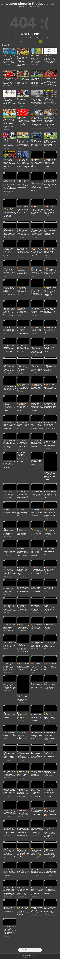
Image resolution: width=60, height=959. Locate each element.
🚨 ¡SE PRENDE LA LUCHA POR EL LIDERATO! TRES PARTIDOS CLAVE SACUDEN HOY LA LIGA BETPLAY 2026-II (9, 101)
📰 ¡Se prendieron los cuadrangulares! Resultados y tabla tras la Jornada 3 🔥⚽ (9, 909)
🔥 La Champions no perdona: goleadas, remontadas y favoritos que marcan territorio (36, 754)
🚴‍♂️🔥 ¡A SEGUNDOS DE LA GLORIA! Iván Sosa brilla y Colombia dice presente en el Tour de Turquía (9, 348)
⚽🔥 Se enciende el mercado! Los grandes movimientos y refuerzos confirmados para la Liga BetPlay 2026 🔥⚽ (23, 852)
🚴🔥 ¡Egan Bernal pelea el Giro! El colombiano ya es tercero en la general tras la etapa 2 (22, 311)
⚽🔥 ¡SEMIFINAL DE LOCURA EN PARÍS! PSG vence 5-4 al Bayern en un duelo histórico (50, 348)
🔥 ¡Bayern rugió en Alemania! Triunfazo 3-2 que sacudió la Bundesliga (50, 626)
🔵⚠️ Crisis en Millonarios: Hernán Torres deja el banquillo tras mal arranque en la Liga (22, 735)
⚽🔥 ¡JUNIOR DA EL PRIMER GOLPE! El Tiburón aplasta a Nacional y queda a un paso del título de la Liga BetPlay (9, 232)
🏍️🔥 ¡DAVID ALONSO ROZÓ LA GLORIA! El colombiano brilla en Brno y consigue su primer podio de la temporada (50, 163)
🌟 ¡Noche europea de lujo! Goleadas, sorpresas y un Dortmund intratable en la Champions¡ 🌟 (37, 910)
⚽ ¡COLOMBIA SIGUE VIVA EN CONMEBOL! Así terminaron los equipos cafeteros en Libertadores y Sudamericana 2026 (50, 232)
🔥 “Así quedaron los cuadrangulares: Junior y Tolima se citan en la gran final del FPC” (50, 872)
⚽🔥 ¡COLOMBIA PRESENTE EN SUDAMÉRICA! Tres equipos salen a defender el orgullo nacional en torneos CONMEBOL (22, 457)
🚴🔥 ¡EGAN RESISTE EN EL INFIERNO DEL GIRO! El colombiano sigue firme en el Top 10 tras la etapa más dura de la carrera (36, 232)
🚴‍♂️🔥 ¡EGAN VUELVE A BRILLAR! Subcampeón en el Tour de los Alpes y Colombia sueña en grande (23, 387)
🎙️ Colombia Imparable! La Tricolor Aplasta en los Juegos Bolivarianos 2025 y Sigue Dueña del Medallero (37, 891)
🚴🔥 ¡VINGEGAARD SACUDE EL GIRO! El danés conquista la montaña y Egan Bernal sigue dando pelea (49, 252)
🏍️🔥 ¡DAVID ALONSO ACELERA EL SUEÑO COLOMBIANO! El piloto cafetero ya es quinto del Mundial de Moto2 (37, 292)
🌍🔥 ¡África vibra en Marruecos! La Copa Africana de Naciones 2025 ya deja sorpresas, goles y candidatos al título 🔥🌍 (9, 853)
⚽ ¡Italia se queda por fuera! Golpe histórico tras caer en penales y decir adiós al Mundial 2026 (50, 494)
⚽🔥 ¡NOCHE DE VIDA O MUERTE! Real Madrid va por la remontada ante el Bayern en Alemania (50, 425)
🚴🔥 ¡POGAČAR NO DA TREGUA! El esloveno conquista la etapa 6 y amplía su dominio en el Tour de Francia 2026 (50, 101)
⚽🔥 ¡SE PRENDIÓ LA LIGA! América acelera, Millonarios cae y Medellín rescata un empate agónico (9, 494)
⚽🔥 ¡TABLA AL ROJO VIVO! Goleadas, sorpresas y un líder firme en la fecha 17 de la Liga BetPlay (50, 387)
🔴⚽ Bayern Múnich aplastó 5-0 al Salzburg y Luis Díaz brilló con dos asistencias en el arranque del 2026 (37, 831)
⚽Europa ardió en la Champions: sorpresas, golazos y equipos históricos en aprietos (9, 773)
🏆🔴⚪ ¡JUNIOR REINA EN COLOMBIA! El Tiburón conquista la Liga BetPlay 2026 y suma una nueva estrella (37, 210)
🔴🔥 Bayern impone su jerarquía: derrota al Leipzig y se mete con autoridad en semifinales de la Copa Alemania (37, 667)
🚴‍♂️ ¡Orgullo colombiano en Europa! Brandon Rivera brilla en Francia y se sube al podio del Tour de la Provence (23, 647)
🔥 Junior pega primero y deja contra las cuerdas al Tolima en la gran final (23, 872)
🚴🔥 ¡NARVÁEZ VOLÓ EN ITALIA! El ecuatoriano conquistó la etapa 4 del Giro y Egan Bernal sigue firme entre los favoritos (50, 291)
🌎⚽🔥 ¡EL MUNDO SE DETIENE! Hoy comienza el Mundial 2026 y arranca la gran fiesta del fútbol (23, 209)
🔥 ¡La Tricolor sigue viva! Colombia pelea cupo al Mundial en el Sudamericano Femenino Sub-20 (9, 627)
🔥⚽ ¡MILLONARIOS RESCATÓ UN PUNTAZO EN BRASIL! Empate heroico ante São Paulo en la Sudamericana (36, 271)
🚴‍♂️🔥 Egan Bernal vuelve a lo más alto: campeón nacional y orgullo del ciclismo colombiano (22, 697)
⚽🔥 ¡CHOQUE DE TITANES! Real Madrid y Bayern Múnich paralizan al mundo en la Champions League (36, 462)
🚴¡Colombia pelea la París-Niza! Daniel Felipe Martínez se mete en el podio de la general (50, 551)
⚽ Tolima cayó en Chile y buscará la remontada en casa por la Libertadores (36, 589)
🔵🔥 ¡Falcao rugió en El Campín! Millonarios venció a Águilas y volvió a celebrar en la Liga (50, 666)
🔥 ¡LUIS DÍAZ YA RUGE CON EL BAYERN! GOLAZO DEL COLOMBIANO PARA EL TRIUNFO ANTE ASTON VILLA (9, 82)
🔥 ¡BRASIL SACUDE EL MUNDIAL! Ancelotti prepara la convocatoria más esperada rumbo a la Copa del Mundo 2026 (9, 291)
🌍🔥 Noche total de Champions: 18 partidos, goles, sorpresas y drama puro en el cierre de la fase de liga (50, 736)
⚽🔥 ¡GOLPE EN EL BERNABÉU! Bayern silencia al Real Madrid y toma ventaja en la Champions (50, 443)
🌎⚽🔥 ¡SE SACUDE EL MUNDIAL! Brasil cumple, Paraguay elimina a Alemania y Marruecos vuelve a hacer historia (9, 163)
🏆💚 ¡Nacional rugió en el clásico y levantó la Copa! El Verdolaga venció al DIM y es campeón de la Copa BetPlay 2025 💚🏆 (36, 852)
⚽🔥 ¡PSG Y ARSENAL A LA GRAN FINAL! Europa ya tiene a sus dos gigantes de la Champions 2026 (50, 311)
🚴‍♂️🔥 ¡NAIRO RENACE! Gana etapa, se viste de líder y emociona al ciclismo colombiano (9, 389)
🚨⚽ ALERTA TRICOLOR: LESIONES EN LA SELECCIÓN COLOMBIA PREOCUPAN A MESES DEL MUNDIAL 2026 (36, 793)
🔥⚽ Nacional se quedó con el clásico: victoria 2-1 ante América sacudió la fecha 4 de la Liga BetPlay (49, 686)
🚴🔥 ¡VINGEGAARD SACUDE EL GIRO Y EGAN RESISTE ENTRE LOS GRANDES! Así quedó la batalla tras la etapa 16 (9, 252)
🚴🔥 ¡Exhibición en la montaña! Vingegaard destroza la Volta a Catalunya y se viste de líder (23, 512)
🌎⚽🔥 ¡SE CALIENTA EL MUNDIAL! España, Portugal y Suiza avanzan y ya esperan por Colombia (37, 142)
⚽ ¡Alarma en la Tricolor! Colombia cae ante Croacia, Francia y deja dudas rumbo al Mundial (9, 512)
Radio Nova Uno (42, 957)
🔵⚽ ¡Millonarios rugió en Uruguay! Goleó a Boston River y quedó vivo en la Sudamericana (37, 311)
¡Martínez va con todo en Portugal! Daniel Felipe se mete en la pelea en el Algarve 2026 (50, 645)
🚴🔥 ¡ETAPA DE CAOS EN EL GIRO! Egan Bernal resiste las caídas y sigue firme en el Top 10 (23, 290)
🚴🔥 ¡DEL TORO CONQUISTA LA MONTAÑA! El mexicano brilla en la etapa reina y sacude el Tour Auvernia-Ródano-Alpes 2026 (9, 212)
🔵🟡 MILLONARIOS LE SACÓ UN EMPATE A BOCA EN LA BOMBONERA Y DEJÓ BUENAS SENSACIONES (23, 793)
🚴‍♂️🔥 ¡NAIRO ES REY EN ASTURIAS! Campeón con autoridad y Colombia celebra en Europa (36, 367)
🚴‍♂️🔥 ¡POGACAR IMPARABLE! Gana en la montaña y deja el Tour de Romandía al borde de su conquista (36, 349)
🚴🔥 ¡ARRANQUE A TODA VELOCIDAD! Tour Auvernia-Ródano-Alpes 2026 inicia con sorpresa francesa (49, 210)
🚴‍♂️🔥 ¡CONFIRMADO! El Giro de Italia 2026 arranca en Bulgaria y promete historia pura (37, 330)
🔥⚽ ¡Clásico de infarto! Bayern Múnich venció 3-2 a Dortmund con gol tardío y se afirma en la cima (23, 608)
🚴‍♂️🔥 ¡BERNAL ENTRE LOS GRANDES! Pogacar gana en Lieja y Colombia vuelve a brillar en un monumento (23, 368)
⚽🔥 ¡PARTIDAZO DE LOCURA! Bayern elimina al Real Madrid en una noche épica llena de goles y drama (37, 425)
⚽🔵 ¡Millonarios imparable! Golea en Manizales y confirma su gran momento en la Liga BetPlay (36, 512)
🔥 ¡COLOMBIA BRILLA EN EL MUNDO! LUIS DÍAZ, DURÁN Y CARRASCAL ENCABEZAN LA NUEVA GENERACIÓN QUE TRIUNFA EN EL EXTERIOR (23, 61)
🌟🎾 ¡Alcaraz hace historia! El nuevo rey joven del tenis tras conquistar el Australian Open (36, 717)
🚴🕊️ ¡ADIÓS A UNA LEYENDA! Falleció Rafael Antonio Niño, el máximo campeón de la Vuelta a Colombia (37, 100)
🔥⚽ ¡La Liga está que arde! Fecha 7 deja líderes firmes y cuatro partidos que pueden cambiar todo (23, 666)
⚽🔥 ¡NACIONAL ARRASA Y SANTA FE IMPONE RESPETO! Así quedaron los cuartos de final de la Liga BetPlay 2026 (50, 271)
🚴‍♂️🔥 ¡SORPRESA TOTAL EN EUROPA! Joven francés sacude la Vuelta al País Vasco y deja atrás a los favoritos (50, 475)
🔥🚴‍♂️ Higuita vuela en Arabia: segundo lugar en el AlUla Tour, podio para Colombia (9, 735)
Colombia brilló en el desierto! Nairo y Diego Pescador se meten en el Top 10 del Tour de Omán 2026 (9, 685)
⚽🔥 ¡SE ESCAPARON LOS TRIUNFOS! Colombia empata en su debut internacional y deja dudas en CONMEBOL (9, 444)
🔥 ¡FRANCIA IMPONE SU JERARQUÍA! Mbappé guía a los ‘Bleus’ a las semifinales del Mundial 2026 (23, 101)
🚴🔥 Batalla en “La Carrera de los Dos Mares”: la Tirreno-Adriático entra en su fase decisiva (49, 531)
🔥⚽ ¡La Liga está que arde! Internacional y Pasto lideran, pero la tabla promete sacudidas (9, 645)
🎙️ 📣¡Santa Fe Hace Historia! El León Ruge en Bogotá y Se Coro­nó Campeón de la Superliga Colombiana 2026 (23, 755)
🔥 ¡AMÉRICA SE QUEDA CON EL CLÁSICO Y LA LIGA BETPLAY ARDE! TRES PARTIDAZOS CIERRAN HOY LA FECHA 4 (50, 59)
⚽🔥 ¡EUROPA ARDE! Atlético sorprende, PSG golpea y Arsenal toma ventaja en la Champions (36, 443)
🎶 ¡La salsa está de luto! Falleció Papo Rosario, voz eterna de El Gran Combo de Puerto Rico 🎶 (9, 872)
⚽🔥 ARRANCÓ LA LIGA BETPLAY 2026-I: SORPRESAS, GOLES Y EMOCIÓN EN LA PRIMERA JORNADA (9, 792)
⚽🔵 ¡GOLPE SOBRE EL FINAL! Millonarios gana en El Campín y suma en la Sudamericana (23, 425)
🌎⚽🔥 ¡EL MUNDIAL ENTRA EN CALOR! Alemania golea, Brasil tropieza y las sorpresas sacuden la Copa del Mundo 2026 (23, 184)
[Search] (40, 41)
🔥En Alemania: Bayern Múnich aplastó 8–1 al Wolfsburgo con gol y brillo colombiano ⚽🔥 (37, 811)
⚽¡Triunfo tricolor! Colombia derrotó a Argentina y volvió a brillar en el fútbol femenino (8, 589)
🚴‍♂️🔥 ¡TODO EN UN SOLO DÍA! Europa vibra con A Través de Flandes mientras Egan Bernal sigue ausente (23, 494)
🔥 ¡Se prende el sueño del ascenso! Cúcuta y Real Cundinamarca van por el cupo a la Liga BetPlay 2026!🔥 (50, 910)
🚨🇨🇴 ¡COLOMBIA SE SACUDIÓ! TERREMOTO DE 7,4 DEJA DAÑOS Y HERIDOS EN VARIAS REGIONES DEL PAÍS (36, 59)
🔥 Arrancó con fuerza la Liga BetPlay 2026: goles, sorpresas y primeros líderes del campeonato (37, 774)
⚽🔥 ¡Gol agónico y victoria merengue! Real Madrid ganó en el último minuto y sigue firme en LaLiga (37, 570)
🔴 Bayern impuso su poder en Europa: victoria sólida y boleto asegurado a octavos (50, 754)
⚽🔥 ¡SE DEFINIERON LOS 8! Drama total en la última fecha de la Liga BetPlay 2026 (50, 330)
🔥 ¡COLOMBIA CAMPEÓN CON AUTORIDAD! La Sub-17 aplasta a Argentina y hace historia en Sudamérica (37, 407)
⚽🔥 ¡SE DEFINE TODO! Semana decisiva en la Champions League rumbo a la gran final (22, 330)
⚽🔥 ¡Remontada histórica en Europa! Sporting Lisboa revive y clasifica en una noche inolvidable (23, 531)
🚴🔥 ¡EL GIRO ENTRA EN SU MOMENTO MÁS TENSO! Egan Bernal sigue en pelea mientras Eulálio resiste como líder (9, 271)
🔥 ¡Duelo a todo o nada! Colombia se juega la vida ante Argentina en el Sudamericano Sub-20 (36, 607)
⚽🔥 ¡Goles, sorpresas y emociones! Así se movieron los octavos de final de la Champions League (23, 552)
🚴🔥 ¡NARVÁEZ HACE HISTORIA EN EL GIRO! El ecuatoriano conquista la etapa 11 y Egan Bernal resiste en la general (23, 271)
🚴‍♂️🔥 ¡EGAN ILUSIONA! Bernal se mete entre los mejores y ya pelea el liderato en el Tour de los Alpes (9, 407)
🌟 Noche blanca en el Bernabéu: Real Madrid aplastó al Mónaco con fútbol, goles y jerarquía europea (23, 774)
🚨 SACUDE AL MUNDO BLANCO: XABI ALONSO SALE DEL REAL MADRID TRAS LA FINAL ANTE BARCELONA (49, 793)
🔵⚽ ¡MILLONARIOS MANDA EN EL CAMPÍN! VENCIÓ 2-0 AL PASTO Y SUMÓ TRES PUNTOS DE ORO (37, 81)
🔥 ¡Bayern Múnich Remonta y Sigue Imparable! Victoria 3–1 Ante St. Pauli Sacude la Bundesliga (50, 890)
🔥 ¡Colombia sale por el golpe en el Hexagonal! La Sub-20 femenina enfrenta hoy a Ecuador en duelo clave (9, 667)
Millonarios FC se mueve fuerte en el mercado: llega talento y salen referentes (37, 872)
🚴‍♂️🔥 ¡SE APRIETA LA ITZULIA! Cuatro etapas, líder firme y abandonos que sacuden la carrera (9, 464)
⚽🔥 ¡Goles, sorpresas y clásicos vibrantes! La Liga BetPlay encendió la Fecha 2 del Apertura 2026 (9, 755)
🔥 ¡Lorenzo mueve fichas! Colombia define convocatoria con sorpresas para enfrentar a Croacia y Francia (49, 513)
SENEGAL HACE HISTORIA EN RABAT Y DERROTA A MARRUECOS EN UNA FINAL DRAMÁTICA (50, 774)
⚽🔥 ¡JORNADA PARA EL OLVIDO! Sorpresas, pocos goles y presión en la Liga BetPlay (37, 494)
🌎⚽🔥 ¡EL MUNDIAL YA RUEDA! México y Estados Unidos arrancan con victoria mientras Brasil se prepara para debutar (50, 184)
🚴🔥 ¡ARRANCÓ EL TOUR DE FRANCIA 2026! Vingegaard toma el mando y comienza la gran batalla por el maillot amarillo (49, 122)
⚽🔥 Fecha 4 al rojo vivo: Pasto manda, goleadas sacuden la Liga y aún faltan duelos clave (22, 715)
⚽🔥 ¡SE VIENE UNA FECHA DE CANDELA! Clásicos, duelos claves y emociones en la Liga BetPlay (50, 406)
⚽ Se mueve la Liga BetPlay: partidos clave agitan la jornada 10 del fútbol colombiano (23, 589)
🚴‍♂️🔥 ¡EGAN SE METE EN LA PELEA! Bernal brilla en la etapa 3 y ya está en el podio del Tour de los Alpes (37, 387)
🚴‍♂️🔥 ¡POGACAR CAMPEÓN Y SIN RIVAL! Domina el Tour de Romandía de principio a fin (23, 348)
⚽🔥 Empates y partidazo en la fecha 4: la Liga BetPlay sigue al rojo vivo (9, 715)
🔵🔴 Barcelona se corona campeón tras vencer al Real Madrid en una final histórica (23, 812)
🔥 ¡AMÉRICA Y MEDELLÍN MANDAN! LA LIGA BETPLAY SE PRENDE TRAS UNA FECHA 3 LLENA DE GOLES (23, 82)
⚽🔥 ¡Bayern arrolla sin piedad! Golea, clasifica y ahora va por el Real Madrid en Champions (9, 531)
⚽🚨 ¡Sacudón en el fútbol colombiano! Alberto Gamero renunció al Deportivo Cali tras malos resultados (23, 571)
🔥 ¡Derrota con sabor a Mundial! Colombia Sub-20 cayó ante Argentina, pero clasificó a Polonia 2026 (9, 607)
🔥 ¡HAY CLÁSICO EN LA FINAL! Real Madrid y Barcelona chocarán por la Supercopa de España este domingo (9, 831)
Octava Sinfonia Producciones (30, 4)
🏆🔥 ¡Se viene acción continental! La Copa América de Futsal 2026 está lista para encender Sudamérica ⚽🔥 (50, 812)
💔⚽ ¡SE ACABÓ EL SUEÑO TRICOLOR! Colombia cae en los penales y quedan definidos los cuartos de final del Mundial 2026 (9, 123)
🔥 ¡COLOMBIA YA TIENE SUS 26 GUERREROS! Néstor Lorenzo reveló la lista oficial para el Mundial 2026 (23, 252)
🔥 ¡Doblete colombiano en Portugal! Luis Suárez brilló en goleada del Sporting (49, 607)
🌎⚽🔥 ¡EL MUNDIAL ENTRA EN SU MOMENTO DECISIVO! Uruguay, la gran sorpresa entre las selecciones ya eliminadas (37, 164)
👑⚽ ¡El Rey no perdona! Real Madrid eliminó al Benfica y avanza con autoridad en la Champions (23, 627)
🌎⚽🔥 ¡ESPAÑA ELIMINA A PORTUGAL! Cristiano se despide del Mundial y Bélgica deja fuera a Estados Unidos (23, 121)
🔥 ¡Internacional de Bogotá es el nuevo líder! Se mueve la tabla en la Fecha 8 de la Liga (36, 627)
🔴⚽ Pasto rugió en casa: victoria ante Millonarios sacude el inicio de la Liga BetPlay (36, 735)
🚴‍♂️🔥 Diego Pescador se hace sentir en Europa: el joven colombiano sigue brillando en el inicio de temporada (50, 716)
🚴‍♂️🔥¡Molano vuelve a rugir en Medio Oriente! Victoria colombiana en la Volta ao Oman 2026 (37, 645)
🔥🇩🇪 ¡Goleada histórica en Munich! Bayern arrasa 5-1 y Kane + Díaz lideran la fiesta (36, 685)
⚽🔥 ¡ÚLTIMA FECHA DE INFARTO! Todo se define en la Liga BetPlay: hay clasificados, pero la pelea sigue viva (9, 368)
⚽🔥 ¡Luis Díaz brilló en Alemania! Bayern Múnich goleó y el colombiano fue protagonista (50, 570)
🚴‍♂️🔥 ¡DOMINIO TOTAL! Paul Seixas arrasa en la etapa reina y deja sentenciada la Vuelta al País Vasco (22, 444)
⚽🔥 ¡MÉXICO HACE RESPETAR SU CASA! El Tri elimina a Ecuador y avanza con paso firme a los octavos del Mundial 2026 (50, 143)
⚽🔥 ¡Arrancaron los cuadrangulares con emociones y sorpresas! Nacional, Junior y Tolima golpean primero (9, 312)
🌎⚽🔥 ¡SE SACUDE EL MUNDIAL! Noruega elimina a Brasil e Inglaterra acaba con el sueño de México (9, 143)
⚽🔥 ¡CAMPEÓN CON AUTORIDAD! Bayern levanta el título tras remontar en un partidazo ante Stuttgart (23, 407)
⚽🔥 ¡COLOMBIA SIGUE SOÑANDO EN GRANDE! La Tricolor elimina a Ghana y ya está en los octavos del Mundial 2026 (23, 143)
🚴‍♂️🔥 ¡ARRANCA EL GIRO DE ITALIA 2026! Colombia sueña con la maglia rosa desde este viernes (9, 330)
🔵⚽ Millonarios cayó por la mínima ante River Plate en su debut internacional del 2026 (9, 813)
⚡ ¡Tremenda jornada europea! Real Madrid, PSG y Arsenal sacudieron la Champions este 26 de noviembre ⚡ (23, 910)
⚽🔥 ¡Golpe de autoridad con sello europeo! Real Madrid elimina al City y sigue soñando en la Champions (36, 532)
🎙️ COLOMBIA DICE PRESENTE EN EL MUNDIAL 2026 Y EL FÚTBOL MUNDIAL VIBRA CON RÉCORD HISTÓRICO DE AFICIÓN (49, 832)
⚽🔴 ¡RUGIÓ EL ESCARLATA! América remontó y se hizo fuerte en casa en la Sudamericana (9, 425)
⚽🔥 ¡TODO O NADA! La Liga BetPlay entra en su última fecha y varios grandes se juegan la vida (50, 367)
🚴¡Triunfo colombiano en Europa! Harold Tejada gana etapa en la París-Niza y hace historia (9, 551)
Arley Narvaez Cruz (33, 955)
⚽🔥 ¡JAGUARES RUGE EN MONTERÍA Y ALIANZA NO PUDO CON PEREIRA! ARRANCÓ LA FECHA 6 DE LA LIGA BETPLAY (9, 59)
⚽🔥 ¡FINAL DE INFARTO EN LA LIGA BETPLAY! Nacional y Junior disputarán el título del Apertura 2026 (36, 252)
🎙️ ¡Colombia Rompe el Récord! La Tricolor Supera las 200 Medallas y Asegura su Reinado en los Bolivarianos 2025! (23, 891)
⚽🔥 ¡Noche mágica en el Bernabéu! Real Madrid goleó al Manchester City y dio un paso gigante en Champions (36, 552)
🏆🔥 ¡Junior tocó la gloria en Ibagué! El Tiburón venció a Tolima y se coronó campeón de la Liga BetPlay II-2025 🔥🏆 (49, 852)
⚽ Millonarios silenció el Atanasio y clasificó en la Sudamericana (50, 588)
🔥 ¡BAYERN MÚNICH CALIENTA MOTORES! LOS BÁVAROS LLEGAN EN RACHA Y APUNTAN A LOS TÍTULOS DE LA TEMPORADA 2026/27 (50, 82)
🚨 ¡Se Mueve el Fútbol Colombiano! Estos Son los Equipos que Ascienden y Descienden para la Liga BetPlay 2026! (9, 891)
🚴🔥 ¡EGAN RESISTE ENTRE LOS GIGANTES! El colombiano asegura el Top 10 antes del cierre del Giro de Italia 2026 (23, 232)
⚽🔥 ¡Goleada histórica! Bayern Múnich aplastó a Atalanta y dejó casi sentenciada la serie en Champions (9, 571)
